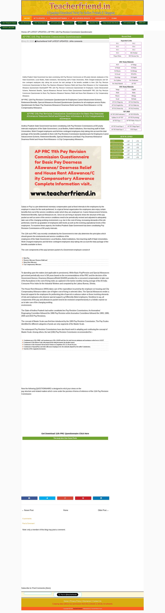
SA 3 (117, 53)
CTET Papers (133, 129)
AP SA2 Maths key (134, 105)
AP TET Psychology (133, 117)
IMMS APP (142, 23)
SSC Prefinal (133, 53)
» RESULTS (114, 157)
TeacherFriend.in (77, 608)
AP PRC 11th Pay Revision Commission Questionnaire (51, 36)
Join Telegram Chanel (9, 23)
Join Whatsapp (25, 23)
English (134, 89)
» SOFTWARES (115, 154)
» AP (128, 141)
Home (65, 510)
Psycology (117, 77)
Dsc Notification (133, 80)
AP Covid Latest (56, 23)
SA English (134, 77)
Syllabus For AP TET (117, 117)
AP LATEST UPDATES (58, 41)
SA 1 (117, 50)
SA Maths (133, 68)
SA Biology (134, 71)
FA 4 (133, 46)
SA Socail (117, 74)
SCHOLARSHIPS (100, 18)
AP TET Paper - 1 (117, 120)
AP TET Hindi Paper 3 (117, 129)
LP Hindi (117, 68)
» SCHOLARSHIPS (116, 151)
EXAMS (114, 18)
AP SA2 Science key (117, 108)
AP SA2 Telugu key (117, 102)
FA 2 (133, 43)
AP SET (80, 23)
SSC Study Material (40, 23)
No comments (76, 41)
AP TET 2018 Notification (117, 114)
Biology (134, 96)
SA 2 (133, 50)
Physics (117, 96)
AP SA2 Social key (134, 108)
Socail (117, 99)
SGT (117, 65)
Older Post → (103, 510)
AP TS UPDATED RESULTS (81, 18)
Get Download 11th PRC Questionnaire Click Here (65, 433)
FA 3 (117, 46)
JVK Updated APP (128, 23)
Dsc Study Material (117, 83)
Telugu (117, 89)
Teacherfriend (41, 41)
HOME (28, 18)
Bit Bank (133, 99)
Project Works (117, 56)
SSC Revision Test (134, 56)
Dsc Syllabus (117, 80)
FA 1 (117, 43)
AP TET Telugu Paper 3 (133, 126)
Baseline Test (94, 23)
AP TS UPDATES (39, 18)
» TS (137, 141)
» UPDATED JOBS (116, 147)
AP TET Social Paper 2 (117, 126)
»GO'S (113, 141)
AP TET (134, 83)
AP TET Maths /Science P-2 (133, 122)
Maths (133, 92)
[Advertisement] (65, 59)
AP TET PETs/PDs (134, 114)
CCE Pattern (69, 23)
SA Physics (117, 71)
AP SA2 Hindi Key (134, 102)
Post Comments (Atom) (41, 588)
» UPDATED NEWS (117, 144)
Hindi (117, 92)
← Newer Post (27, 510)
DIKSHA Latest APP (8, 27)
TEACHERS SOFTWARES (58, 18)
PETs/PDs (133, 74)
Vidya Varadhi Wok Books (111, 23)
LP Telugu (133, 65)
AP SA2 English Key (117, 105)
